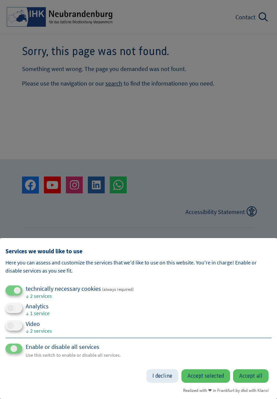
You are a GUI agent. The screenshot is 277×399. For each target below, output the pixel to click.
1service (38, 313)
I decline (162, 376)
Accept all (250, 376)
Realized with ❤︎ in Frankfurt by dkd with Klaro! (226, 390)
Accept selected (205, 376)
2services (39, 295)
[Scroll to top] (263, 385)
